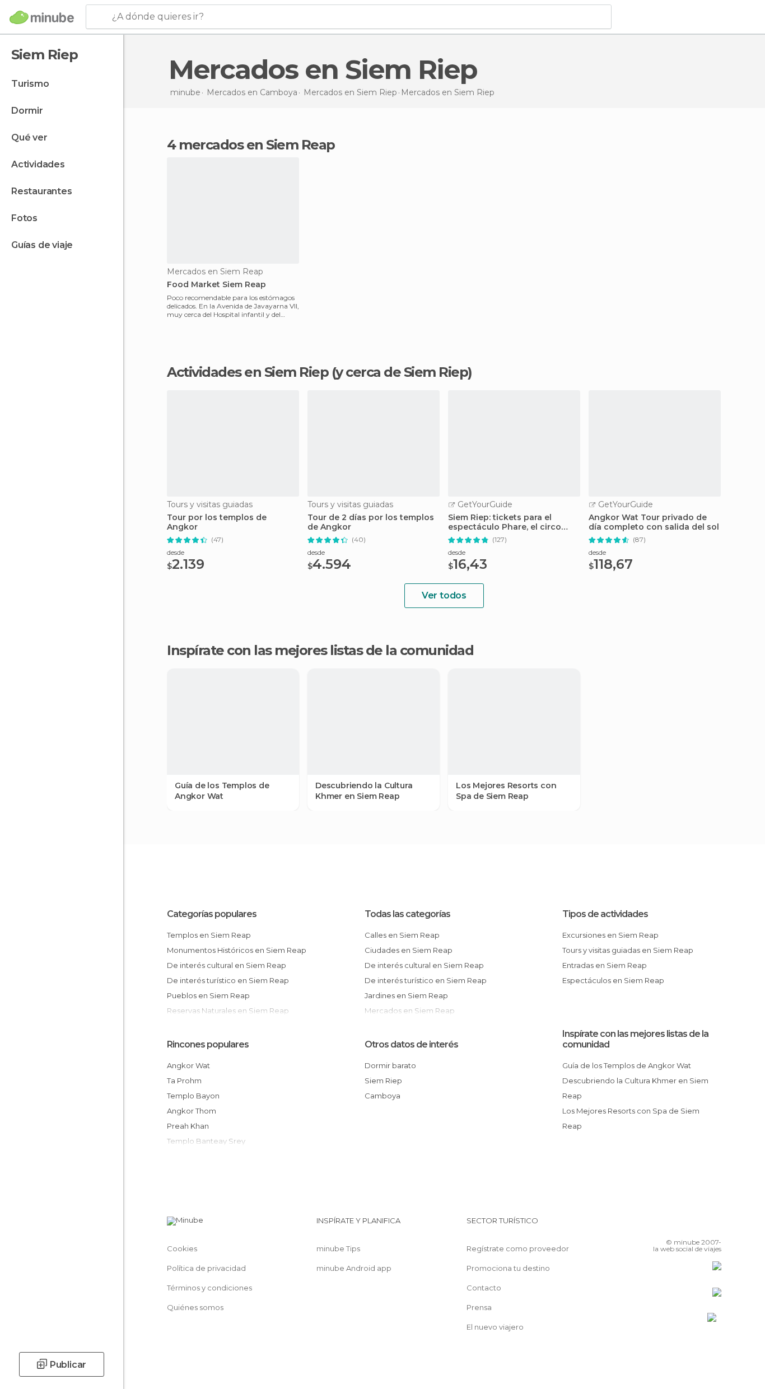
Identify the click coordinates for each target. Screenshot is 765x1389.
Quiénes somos (195, 1307)
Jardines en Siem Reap (406, 995)
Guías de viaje (42, 245)
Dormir (27, 110)
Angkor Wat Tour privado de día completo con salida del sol (654, 522)
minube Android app (353, 1268)
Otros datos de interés (411, 1044)
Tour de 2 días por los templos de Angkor (370, 522)
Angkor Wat (188, 1065)
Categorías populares (211, 914)
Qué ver (29, 137)
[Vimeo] (694, 1225)
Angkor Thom (191, 1110)
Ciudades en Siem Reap (409, 950)
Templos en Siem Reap (209, 934)
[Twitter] (676, 1225)
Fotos (24, 218)
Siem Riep (383, 1080)
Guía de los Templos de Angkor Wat (222, 790)
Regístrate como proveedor (518, 1248)
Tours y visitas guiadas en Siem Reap (627, 950)
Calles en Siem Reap (402, 934)
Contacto (484, 1287)
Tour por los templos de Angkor (217, 522)
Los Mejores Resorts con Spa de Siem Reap (506, 790)
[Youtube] (713, 1225)
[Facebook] (657, 1225)
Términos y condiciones (209, 1287)
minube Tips (338, 1248)
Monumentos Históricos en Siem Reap (236, 950)
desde (175, 552)
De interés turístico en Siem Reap (228, 980)
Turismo (30, 83)
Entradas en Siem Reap (604, 965)
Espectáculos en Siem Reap (613, 980)
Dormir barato (390, 1065)
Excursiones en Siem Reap (610, 934)
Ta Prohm (184, 1080)
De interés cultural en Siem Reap (226, 965)
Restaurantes (41, 191)
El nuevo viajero (495, 1326)
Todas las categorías (407, 914)
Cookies (182, 1248)
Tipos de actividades (605, 914)
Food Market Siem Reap (216, 284)
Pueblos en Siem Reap (208, 995)
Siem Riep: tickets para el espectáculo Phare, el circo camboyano (504, 522)
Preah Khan (188, 1125)
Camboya (382, 1095)
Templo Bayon (193, 1095)
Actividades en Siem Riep (247, 372)
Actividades (38, 164)
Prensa (479, 1307)
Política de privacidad (206, 1268)
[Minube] (42, 17)
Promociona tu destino (508, 1268)
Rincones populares (208, 1044)
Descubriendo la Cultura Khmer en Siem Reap (363, 790)
